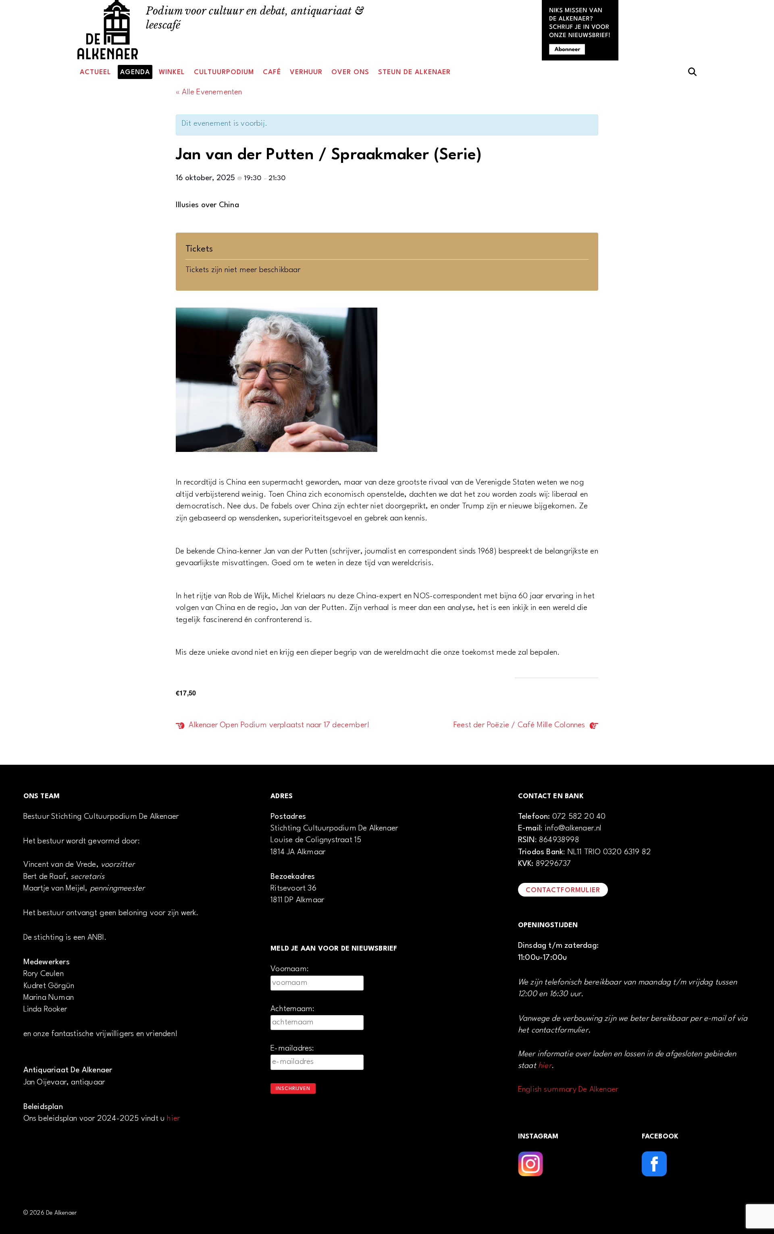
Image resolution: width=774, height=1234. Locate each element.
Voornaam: (289, 969)
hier (173, 1119)
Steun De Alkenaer (414, 72)
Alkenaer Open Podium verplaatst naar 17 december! (278, 725)
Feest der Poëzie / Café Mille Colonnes (520, 725)
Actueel (95, 72)
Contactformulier (563, 890)
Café (272, 72)
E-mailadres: (292, 1049)
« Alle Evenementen (209, 92)
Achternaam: (292, 1009)
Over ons (350, 72)
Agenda (135, 72)
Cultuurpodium (224, 72)
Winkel (172, 72)
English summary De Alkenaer (568, 1090)
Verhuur (306, 72)
